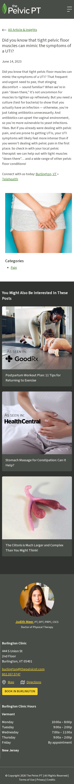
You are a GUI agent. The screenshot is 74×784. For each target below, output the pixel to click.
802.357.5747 (11, 674)
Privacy (40, 780)
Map (11, 682)
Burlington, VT (46, 174)
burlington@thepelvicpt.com (23, 669)
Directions (34, 682)
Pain (14, 267)
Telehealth (10, 179)
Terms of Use (27, 780)
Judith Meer (24, 621)
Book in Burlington (20, 691)
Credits (51, 780)
